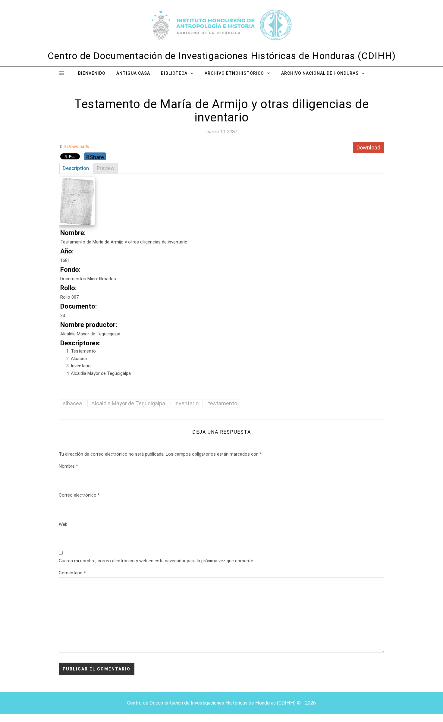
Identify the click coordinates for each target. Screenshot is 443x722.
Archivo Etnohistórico (234, 73)
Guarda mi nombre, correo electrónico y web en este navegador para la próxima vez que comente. (156, 560)
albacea (72, 403)
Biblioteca (174, 73)
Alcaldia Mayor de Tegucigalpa (128, 403)
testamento (222, 403)
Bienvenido (91, 73)
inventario (186, 403)
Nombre (68, 466)
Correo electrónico (79, 495)
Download (368, 147)
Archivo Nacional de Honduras (320, 73)
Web (63, 524)
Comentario (72, 573)
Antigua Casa (133, 73)
